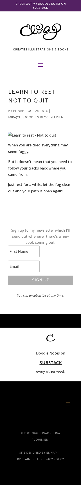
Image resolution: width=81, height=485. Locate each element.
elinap (18, 111)
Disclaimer (25, 459)
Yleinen (56, 117)
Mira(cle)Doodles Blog (28, 117)
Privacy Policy (52, 459)
